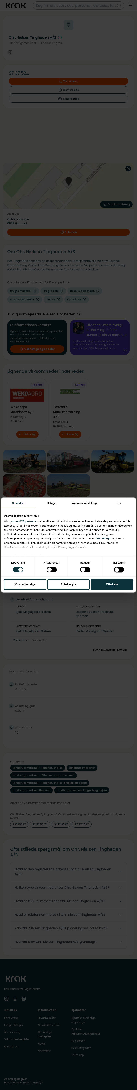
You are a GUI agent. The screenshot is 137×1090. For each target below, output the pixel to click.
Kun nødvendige (25, 584)
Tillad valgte (68, 584)
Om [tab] (118, 503)
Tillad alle (112, 584)
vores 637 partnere (23, 521)
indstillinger (104, 538)
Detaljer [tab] (52, 503)
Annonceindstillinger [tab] (85, 503)
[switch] (52, 569)
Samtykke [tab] (18, 503)
